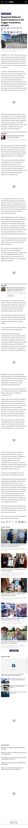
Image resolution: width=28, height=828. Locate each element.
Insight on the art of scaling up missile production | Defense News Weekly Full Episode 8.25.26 (12, 674)
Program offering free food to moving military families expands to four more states (13, 619)
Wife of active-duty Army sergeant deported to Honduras (13, 748)
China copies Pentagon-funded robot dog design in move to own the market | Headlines (18, 686)
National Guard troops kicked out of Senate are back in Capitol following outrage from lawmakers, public (15, 289)
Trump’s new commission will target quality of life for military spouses (14, 570)
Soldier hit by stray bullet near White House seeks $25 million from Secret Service (14, 642)
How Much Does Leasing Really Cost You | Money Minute (18, 692)
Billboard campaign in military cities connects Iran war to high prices (14, 753)
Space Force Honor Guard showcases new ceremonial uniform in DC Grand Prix (12, 768)
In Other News (5, 527)
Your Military (6, 14)
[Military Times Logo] (8, 2)
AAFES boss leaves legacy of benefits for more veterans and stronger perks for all (13, 545)
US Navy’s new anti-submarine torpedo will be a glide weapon (13, 763)
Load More (14, 651)
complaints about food (12, 252)
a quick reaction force (9, 122)
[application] (14, 665)
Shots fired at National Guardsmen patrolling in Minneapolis (15, 136)
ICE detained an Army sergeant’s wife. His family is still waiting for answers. (13, 758)
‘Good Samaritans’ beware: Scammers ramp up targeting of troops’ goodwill (13, 594)
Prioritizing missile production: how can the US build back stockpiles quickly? (17, 679)
